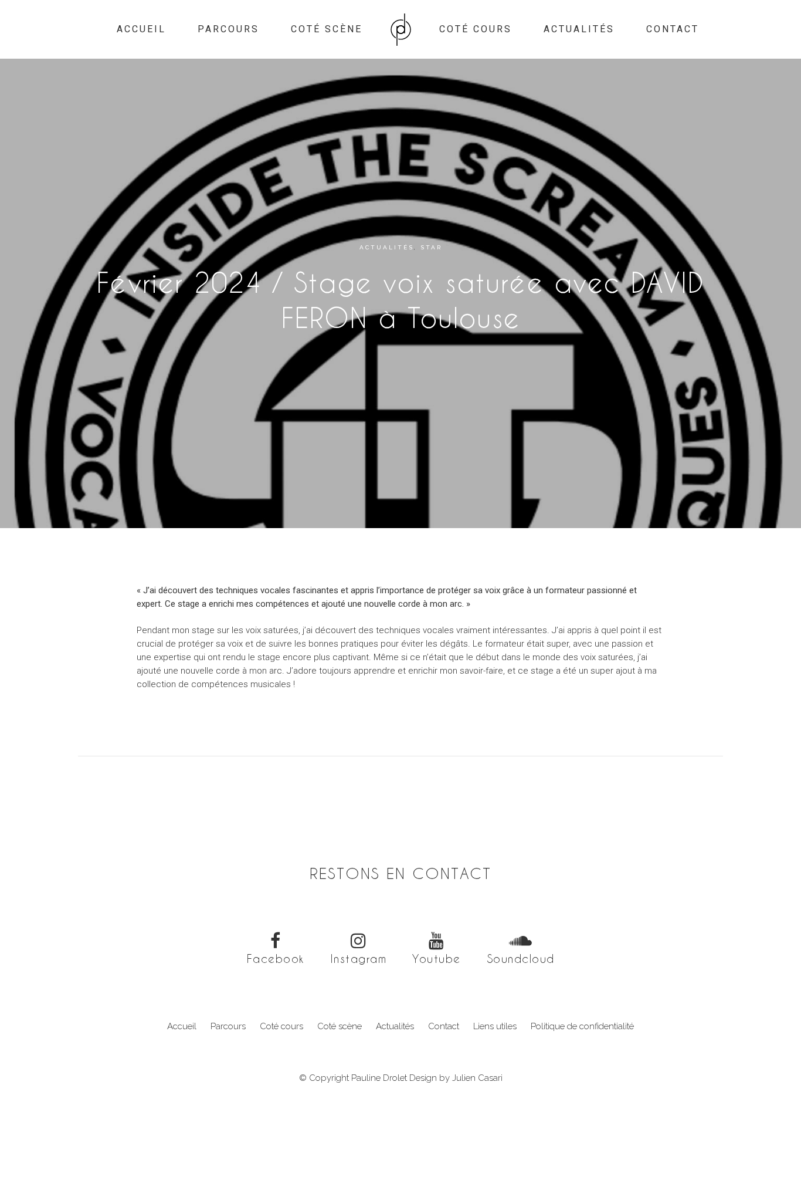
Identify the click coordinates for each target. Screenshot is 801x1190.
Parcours (228, 1026)
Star (431, 247)
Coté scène (339, 1026)
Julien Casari (477, 1078)
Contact (443, 1026)
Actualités (386, 247)
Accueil (181, 1026)
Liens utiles (495, 1026)
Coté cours (281, 1026)
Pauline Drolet (379, 1078)
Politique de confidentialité (582, 1026)
